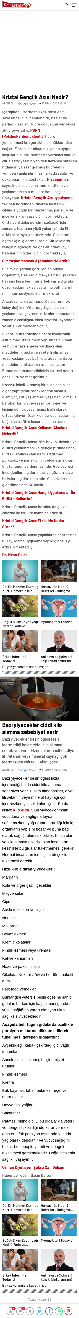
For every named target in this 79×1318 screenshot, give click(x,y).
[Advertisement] (39, 51)
